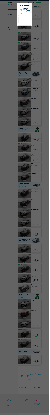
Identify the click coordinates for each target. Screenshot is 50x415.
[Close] (31, 3)
